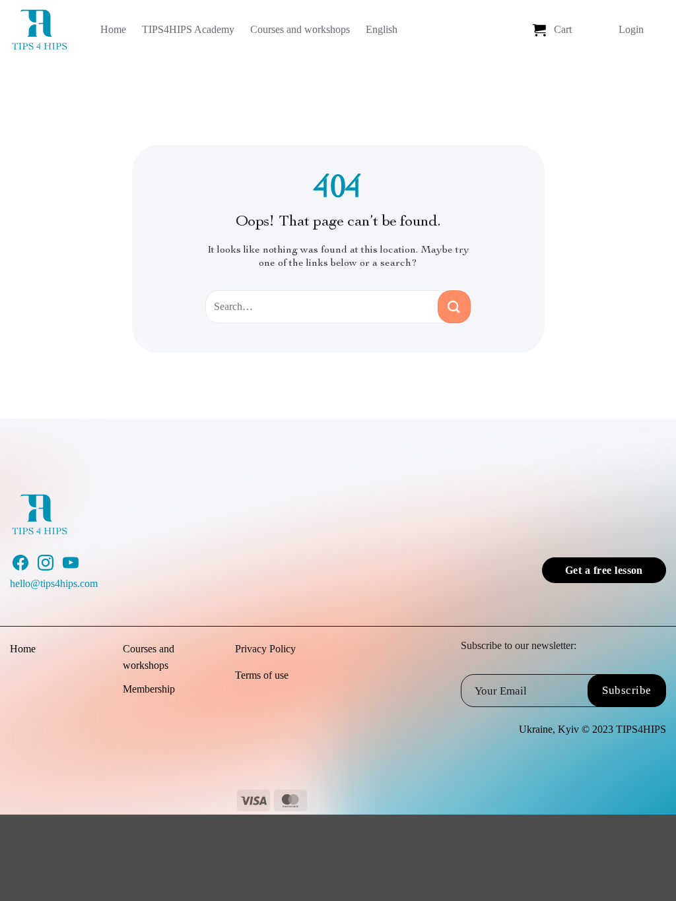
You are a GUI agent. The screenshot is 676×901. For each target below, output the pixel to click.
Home (113, 29)
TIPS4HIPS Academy (188, 29)
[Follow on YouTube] (71, 567)
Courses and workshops (300, 29)
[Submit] (454, 306)
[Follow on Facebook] (20, 567)
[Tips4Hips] (43, 29)
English (381, 29)
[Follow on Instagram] (45, 567)
